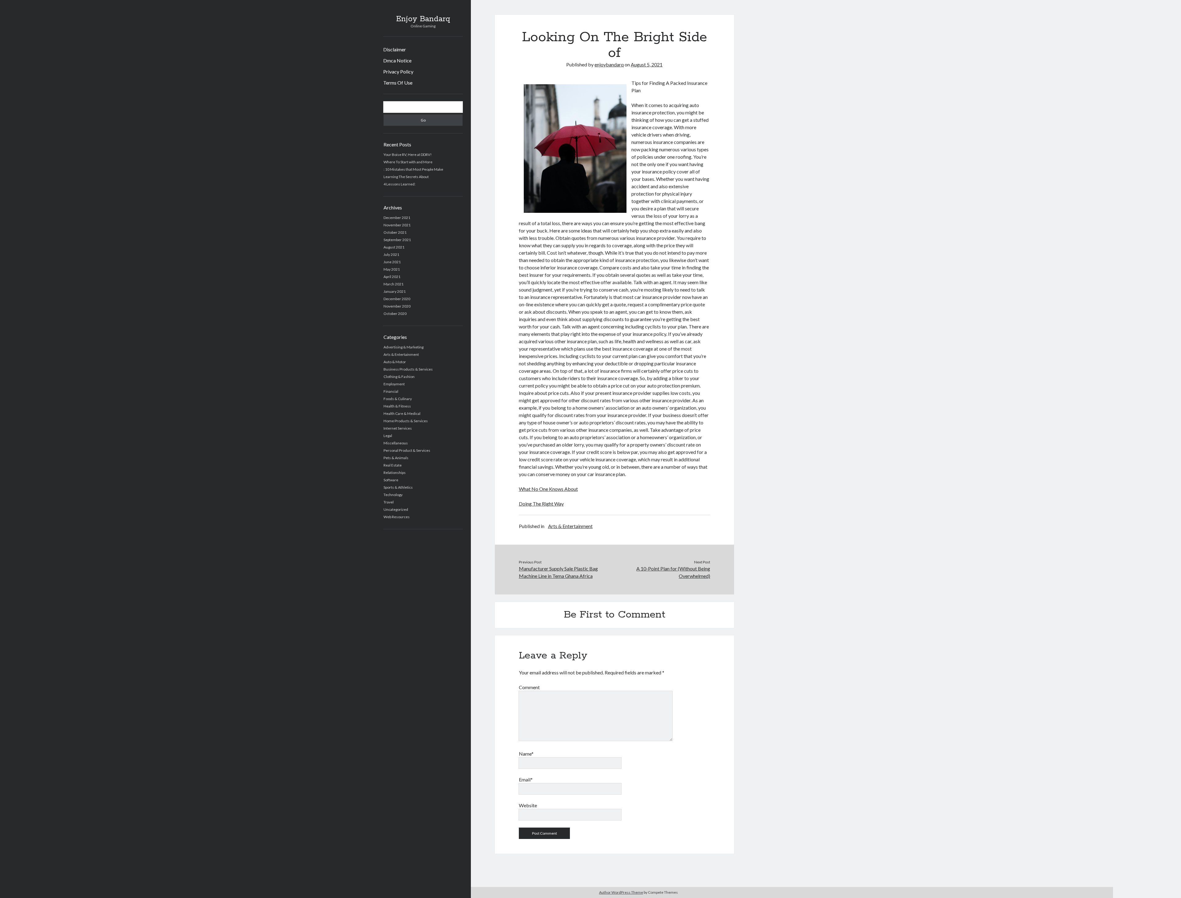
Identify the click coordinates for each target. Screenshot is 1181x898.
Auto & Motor (395, 362)
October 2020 (395, 313)
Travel (389, 502)
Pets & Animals (396, 457)
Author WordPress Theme (621, 892)
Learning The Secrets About (406, 176)
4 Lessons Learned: (400, 184)
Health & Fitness (397, 406)
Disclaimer (394, 49)
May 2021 (392, 269)
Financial (391, 391)
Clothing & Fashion (399, 376)
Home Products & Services (406, 421)
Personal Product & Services (407, 450)
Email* (526, 779)
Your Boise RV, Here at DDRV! (408, 154)
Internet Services (398, 428)
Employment (394, 384)
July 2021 (391, 254)
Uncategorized (396, 509)
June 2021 (392, 262)
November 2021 (397, 225)
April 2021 (392, 276)
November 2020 (397, 306)
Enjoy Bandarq (423, 19)
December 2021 (397, 217)
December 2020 (397, 298)
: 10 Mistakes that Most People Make (413, 169)
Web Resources (397, 517)
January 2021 (395, 291)
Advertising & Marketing (403, 347)
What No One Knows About (548, 489)
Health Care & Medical (402, 413)
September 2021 (397, 239)
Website (528, 805)
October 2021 (395, 232)
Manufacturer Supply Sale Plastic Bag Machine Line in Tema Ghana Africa (558, 572)
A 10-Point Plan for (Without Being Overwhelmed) (673, 572)
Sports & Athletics (398, 487)
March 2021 (394, 284)
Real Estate (393, 465)
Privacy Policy (398, 71)
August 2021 (394, 247)
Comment (529, 687)
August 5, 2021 (646, 64)
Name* (526, 754)
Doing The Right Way (541, 504)
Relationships (395, 472)
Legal (388, 435)
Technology (393, 494)
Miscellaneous (396, 443)
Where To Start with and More (408, 162)
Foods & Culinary (398, 398)
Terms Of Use (397, 82)
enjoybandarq (609, 64)
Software (391, 480)
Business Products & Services (408, 369)
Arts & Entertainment (401, 354)
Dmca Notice (397, 60)
